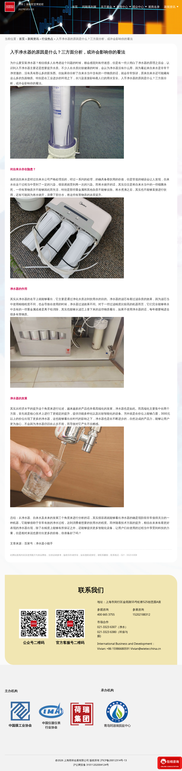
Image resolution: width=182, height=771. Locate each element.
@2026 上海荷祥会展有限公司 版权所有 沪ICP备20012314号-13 (91, 760)
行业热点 (47, 39)
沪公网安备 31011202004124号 (91, 764)
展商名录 (154, 7)
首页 (75, 7)
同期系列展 (89, 7)
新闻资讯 (33, 39)
